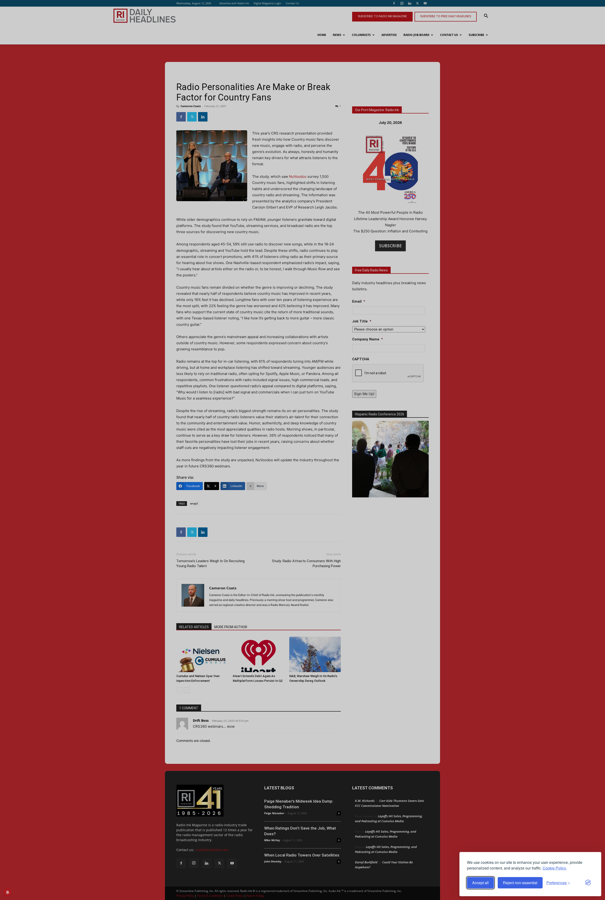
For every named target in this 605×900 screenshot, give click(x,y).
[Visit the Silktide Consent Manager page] (588, 882)
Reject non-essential (520, 882)
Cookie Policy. (555, 868)
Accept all (480, 882)
